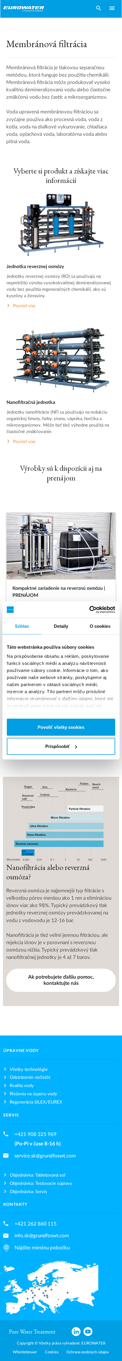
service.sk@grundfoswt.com (45, 1155)
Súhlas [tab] (22, 625)
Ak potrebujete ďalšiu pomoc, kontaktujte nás (61, 980)
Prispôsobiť (57, 746)
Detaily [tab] (61, 625)
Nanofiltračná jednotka (31, 402)
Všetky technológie (29, 1069)
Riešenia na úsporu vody (33, 1094)
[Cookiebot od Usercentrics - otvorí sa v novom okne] (89, 610)
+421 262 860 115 (36, 1223)
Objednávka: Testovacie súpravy (41, 1183)
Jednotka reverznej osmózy (35, 266)
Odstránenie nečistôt (30, 1077)
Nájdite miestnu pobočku (42, 1247)
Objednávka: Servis (28, 1192)
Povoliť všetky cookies (61, 726)
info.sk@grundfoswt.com (42, 1235)
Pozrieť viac (24, 305)
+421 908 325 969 (36, 1134)
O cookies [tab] (100, 625)
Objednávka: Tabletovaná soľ (37, 1175)
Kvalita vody (22, 1085)
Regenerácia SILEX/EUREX (36, 1102)
